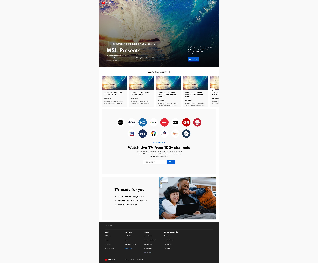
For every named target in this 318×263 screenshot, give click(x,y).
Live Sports (127, 235)
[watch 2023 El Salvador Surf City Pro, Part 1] (168, 83)
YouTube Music (168, 244)
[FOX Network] (142, 122)
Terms (132, 259)
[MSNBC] (153, 133)
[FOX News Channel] (131, 133)
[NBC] (153, 122)
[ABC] (120, 122)
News (126, 240)
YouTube (166, 235)
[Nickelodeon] (175, 133)
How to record (148, 248)
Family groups (148, 244)
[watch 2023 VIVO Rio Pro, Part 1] (141, 83)
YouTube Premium (169, 240)
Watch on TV (108, 235)
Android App (108, 244)
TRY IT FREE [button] (193, 59)
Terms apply (190, 53)
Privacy (126, 259)
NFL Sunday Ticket (109, 248)
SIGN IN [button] (212, 2)
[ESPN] (164, 122)
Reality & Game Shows (130, 244)
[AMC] (175, 122)
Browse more (128, 248)
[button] (212, 90)
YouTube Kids (167, 248)
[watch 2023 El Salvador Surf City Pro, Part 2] (195, 83)
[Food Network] (197, 122)
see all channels (159, 142)
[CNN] (186, 122)
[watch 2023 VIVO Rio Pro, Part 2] (114, 83)
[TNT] (186, 133)
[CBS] (131, 122)
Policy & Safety (140, 259)
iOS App (107, 240)
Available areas (148, 235)
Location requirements (150, 240)
